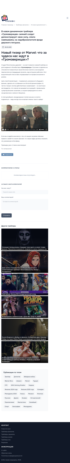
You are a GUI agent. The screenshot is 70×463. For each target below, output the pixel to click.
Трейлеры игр (5, 440)
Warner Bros (9, 381)
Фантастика (22, 402)
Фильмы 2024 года (11, 389)
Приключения (9, 402)
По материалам (6, 149)
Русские (7, 398)
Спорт (7, 406)
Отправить (6, 215)
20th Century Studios (18, 385)
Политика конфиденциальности (11, 456)
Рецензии (4, 442)
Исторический (35, 398)
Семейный (32, 402)
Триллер (7, 377)
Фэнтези (40, 394)
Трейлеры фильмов (22, 25)
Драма (16, 398)
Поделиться (8, 154)
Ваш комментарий (7, 197)
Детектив (17, 377)
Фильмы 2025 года (27, 389)
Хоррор (31, 385)
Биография (16, 406)
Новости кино (6, 429)
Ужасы (22, 394)
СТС (6, 385)
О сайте (3, 450)
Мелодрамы (28, 406)
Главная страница (7, 25)
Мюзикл (31, 394)
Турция (35, 381)
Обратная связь (6, 453)
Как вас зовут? (6, 188)
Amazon (19, 381)
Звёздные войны (29, 377)
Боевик (24, 398)
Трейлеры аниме (6, 437)
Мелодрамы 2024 (11, 394)
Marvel (27, 381)
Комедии (40, 389)
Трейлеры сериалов (8, 434)
